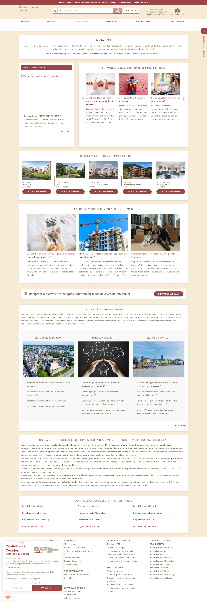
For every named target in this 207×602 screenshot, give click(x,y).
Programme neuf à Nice (33, 526)
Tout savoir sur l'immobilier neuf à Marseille (46, 406)
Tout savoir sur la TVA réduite (120, 584)
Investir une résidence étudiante (121, 557)
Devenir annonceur (72, 591)
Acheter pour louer (115, 571)
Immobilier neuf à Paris (32, 506)
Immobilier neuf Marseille (161, 557)
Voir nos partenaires (73, 598)
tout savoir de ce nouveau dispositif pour (103, 3)
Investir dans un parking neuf (120, 551)
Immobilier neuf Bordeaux (161, 547)
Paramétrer (18, 588)
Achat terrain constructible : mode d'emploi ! (46, 401)
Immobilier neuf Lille (159, 551)
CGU (66, 554)
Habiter (25, 22)
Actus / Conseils (176, 22)
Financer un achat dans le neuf (121, 554)
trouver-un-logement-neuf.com (109, 54)
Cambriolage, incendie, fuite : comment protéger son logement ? (101, 384)
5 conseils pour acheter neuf (119, 574)
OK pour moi (47, 588)
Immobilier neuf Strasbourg (162, 574)
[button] (8, 597)
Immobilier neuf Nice (159, 568)
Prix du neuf (143, 22)
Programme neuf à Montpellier (91, 513)
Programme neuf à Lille (143, 520)
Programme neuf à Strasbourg (35, 520)
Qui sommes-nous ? (73, 557)
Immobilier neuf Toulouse (161, 578)
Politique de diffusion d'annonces (78, 551)
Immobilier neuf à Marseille (145, 506)
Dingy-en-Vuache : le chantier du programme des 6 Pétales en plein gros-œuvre (157, 411)
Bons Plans (112, 22)
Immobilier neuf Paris (159, 571)
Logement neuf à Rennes (89, 526)
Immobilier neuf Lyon (159, 554)
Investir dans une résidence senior (122, 561)
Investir (51, 22)
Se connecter (70, 595)
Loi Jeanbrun (81, 22)
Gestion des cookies (73, 561)
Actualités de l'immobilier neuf (77, 574)
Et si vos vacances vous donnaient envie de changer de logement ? (156, 393)
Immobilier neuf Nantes (160, 564)
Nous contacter (71, 564)
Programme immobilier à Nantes (147, 513)
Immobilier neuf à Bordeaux (34, 513)
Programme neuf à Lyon (88, 506)
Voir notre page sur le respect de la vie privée (23, 579)
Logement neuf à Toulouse (90, 520)
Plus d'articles (180, 426)
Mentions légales (71, 544)
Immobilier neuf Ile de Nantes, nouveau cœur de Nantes (48, 384)
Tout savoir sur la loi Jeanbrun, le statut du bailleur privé (45, 393)
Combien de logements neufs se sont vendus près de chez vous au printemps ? (157, 402)
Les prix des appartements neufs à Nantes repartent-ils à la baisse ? (157, 384)
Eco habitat (69, 578)
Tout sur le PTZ (114, 544)
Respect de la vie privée (74, 547)
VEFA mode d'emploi (116, 547)
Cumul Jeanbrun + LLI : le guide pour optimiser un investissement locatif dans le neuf (103, 402)
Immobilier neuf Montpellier (162, 561)
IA (132, 11)
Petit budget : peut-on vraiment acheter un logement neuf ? (101, 393)
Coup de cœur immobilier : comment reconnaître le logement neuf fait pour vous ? (103, 411)
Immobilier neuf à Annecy (144, 526)
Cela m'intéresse (38, 191)
